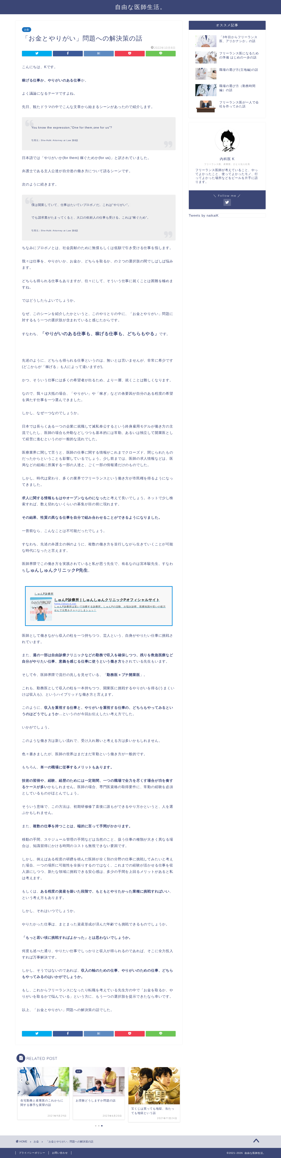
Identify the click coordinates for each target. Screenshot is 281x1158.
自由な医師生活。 (140, 6)
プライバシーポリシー (32, 1152)
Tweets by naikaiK (204, 215)
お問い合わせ (60, 1152)
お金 (26, 29)
